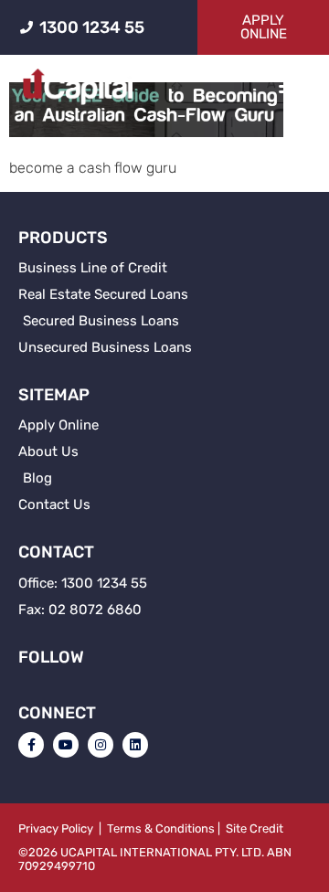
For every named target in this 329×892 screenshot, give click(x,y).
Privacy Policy (55, 828)
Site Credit (254, 828)
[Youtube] (66, 745)
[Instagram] (100, 745)
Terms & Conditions (161, 828)
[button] (289, 86)
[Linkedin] (135, 745)
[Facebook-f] (31, 745)
